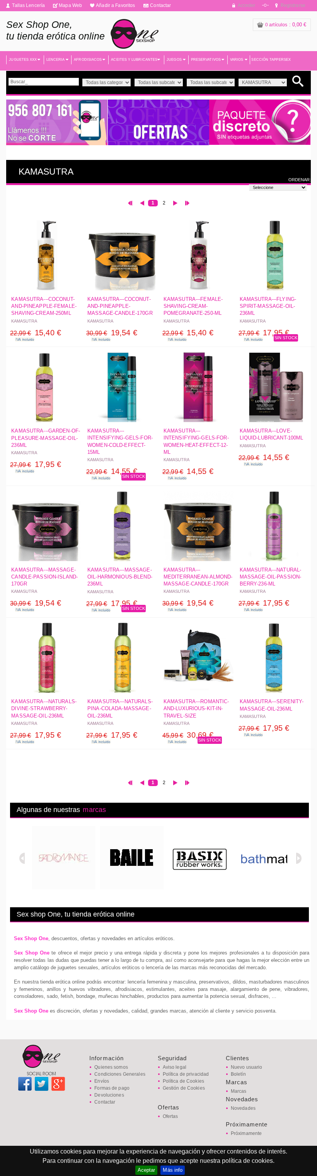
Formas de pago (112, 1088)
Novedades (243, 1108)
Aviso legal (174, 1067)
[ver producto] (46, 257)
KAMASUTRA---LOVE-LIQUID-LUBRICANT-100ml (271, 434)
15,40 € (35, 332)
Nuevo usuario (246, 1067)
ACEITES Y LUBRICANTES (134, 60)
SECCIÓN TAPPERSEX (271, 60)
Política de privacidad (186, 1074)
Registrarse (293, 5)
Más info (172, 1170)
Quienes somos (111, 1067)
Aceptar (146, 1170)
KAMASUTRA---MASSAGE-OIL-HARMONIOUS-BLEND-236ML (119, 577)
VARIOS (237, 60)
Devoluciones (109, 1095)
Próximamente (246, 1133)
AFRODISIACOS (88, 60)
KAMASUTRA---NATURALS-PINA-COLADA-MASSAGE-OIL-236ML (120, 708)
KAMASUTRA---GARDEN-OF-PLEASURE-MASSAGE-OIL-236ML (45, 438)
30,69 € (187, 735)
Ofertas (170, 1116)
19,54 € (111, 332)
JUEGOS (174, 60)
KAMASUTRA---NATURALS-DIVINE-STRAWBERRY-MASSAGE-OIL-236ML (44, 708)
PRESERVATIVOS (206, 60)
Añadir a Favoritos (115, 5)
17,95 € (264, 332)
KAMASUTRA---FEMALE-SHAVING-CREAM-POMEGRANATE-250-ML (193, 306)
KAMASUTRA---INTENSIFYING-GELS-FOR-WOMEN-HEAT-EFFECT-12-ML (196, 441)
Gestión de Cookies (184, 1088)
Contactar (160, 5)
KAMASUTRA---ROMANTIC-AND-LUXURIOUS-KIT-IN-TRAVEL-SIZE (196, 708)
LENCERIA (55, 60)
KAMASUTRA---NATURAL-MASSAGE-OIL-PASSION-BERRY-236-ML (271, 577)
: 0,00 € (286, 24)
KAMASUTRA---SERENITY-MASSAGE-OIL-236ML (272, 705)
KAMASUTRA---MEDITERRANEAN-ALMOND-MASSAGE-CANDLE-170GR (198, 577)
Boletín (238, 1074)
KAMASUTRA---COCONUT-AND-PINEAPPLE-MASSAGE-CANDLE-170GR (120, 306)
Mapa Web (70, 5)
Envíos (101, 1081)
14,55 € (111, 471)
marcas (94, 810)
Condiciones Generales (119, 1074)
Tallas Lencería (28, 5)
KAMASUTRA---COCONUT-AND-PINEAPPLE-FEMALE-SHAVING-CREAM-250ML (44, 306)
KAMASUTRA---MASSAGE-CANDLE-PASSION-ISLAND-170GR (44, 577)
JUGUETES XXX (23, 60)
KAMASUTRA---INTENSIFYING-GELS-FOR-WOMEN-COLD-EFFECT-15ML (120, 441)
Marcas (239, 1091)
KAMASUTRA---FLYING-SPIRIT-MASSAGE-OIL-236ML (268, 306)
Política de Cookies (183, 1081)
